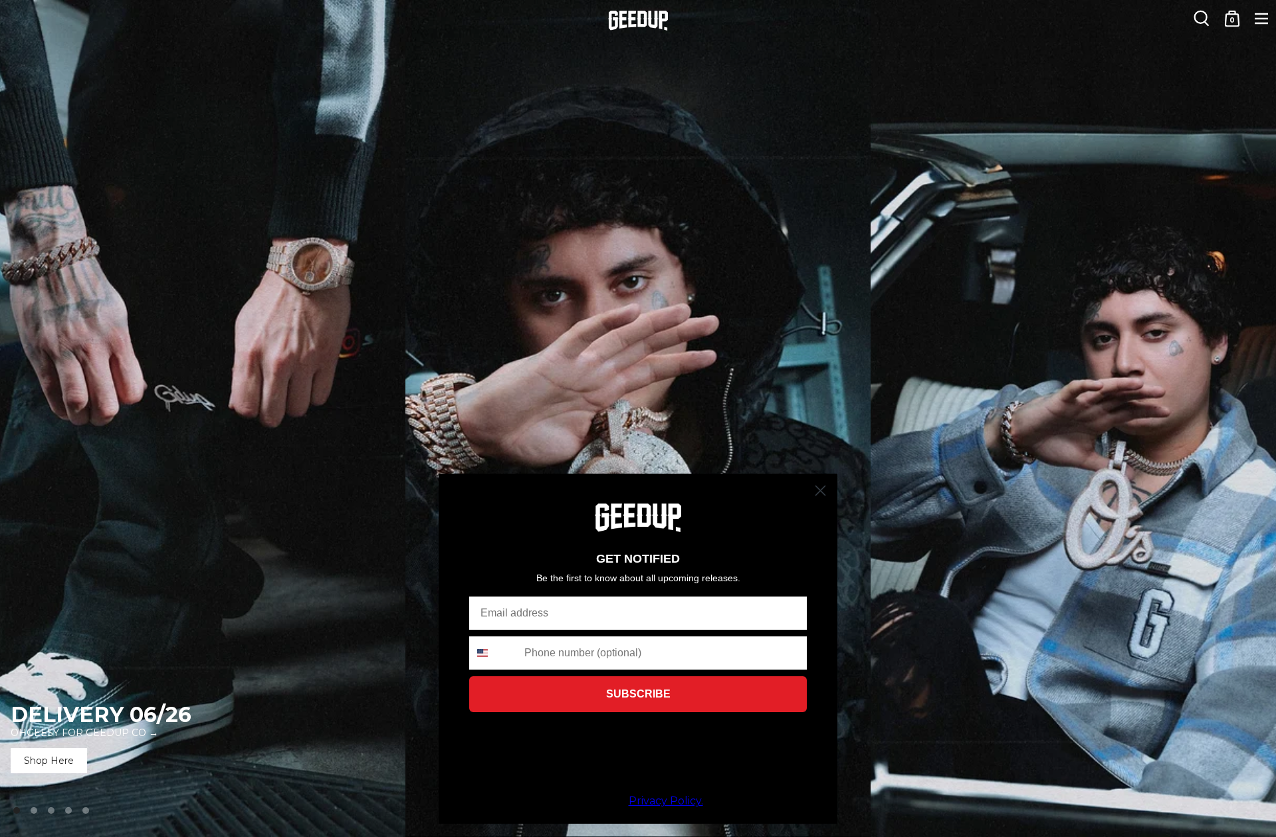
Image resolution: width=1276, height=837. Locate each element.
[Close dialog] (820, 490)
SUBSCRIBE (638, 693)
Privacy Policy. (666, 800)
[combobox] (494, 653)
